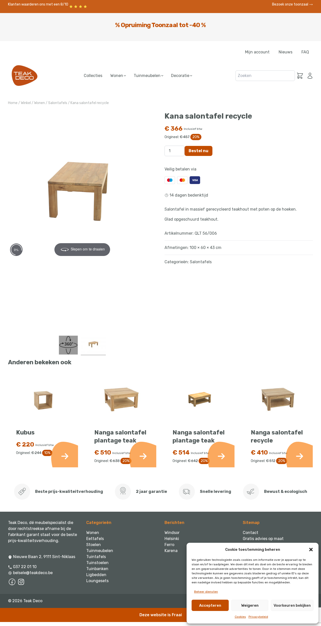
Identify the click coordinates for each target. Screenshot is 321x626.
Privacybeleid (258, 616)
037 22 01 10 (24, 566)
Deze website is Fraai (160, 614)
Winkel (26, 103)
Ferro (169, 544)
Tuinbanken (97, 568)
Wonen (117, 75)
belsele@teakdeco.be (33, 572)
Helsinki (172, 538)
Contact (250, 532)
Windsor (172, 532)
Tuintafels (96, 556)
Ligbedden (96, 574)
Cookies (240, 616)
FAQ (305, 52)
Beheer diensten (206, 591)
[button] (310, 549)
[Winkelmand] (300, 76)
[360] (68, 345)
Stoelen (93, 544)
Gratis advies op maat (263, 538)
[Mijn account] (309, 76)
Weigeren (250, 605)
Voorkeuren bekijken (292, 605)
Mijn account (257, 52)
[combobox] (265, 75)
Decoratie (180, 75)
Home (13, 103)
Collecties (93, 75)
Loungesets (97, 580)
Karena (171, 550)
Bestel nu (198, 150)
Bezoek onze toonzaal (290, 4)
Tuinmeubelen (148, 75)
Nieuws (285, 52)
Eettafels (95, 538)
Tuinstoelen (97, 562)
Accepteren (210, 605)
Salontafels (57, 103)
